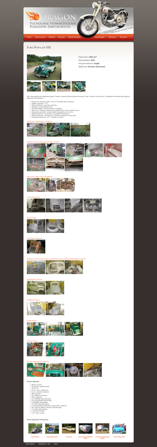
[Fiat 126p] (69, 428)
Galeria (61, 37)
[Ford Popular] (35, 428)
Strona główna (30, 444)
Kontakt (123, 37)
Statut (55, 444)
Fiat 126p (69, 436)
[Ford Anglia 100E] (52, 428)
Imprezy (52, 37)
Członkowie (99, 37)
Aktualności (41, 37)
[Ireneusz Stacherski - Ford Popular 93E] (44, 67)
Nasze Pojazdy (75, 37)
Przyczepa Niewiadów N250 (86, 437)
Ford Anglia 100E (52, 436)
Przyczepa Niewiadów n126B (102, 437)
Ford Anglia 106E (119, 436)
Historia (112, 37)
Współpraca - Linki (44, 444)
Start (29, 37)
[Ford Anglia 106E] (119, 428)
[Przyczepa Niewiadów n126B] (102, 428)
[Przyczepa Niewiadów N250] (85, 428)
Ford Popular (35, 436)
